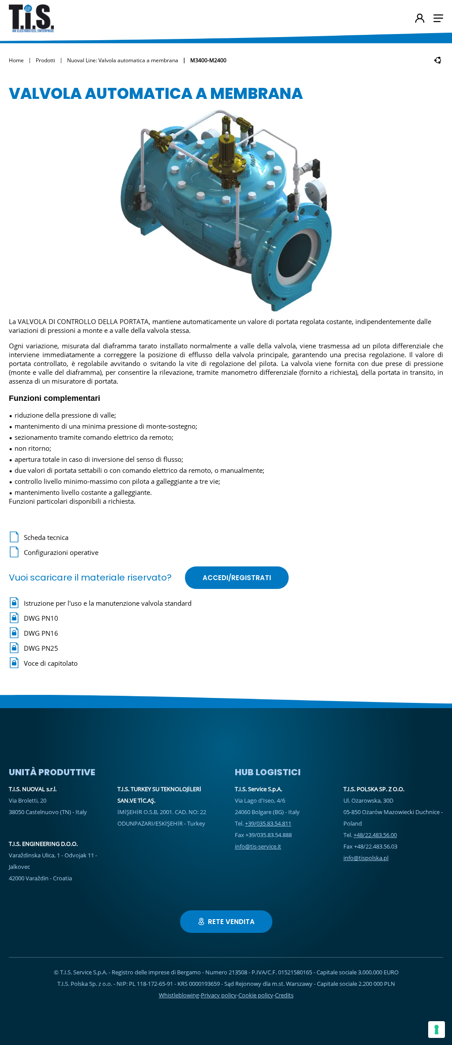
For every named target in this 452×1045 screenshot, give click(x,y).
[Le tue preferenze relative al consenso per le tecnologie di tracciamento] (436, 1029)
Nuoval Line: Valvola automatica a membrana (122, 60)
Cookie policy (255, 995)
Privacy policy (219, 995)
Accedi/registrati (237, 577)
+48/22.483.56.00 (375, 835)
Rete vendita (231, 921)
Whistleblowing (179, 995)
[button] (438, 18)
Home (16, 60)
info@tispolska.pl (365, 858)
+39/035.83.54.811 (268, 823)
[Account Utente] (420, 19)
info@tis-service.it (258, 846)
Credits (284, 995)
